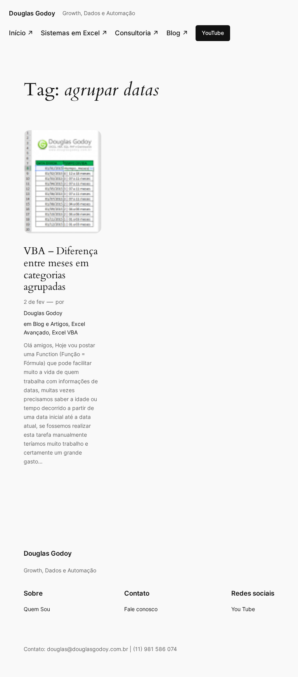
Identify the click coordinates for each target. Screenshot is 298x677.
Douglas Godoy (32, 13)
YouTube (213, 32)
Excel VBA (65, 332)
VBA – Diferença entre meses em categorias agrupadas (61, 269)
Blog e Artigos (50, 323)
